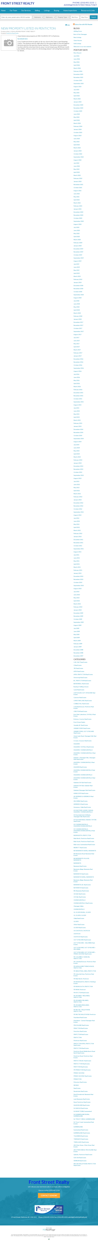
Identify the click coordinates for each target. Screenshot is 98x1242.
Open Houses (78, 40)
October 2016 (78, 365)
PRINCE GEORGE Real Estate (83, 1076)
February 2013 (78, 497)
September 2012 (79, 512)
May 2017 (76, 343)
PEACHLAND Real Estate (81, 1025)
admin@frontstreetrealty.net (80, 5)
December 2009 (78, 613)
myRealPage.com (49, 1230)
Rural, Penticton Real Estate (82, 1102)
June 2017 (77, 340)
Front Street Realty (79, 722)
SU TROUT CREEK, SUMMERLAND (84, 1119)
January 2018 (78, 319)
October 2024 (78, 111)
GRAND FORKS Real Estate (82, 728)
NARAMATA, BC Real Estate (82, 884)
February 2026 (78, 71)
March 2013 (77, 493)
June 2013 (77, 484)
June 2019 (77, 267)
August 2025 (77, 86)
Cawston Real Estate (80, 697)
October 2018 (78, 291)
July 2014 (76, 444)
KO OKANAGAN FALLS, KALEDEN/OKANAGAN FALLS (83, 825)
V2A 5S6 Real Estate (80, 1157)
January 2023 (78, 151)
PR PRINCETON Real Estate (82, 1070)
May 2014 (76, 451)
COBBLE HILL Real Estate (81, 703)
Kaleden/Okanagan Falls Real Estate (84, 790)
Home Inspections (70, 10)
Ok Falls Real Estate (79, 894)
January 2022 (78, 181)
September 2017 (79, 331)
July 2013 (76, 481)
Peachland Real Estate (80, 1017)
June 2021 (77, 193)
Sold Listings (77, 43)
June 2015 (77, 411)
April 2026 (77, 65)
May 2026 (76, 62)
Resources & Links (88, 10)
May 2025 (76, 92)
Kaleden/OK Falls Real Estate (82, 782)
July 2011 (76, 555)
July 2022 (76, 163)
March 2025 (77, 99)
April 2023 (77, 144)
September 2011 (79, 549)
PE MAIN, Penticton (80, 989)
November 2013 (78, 469)
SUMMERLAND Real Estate (82, 1133)
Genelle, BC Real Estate (81, 725)
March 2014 (77, 457)
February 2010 (78, 607)
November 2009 (78, 616)
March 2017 (77, 350)
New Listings (77, 37)
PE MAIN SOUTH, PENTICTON (83, 986)
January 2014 (78, 463)
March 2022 (77, 175)
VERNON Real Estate (80, 1160)
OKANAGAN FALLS (79, 900)
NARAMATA (77, 863)
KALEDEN (77, 744)
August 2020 (77, 224)
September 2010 (79, 585)
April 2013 (77, 490)
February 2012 (78, 533)
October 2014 (78, 435)
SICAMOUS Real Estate (81, 1108)
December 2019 (78, 249)
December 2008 (78, 650)
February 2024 (78, 126)
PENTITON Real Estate (81, 1067)
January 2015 (78, 426)
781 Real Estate (78, 668)
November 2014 (78, 432)
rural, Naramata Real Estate (82, 1099)
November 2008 (78, 653)
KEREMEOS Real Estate (81, 804)
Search (93, 17)
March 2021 (77, 203)
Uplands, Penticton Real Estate (83, 1154)
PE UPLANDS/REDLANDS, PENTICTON (81, 1005)
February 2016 (78, 389)
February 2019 (78, 279)
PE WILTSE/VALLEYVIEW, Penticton (85, 1014)
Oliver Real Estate (79, 924)
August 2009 (77, 625)
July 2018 (76, 301)
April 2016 (77, 383)
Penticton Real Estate (80, 1040)
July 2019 (76, 264)
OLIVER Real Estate (80, 927)
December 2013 (78, 466)
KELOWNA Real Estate (80, 801)
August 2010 (77, 588)
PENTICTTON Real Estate (82, 1064)
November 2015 (78, 395)
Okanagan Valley (79, 906)
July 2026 (76, 56)
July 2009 (76, 628)
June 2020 (77, 230)
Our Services (26, 10)
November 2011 (78, 542)
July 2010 (76, 591)
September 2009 (79, 622)
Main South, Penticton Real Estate (84, 841)
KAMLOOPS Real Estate (81, 793)
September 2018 (79, 294)
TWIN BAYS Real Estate (81, 1139)
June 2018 (77, 304)
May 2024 (76, 117)
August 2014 (77, 441)
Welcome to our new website (82, 46)
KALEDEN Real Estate (80, 767)
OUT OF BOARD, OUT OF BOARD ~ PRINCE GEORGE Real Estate (85, 953)
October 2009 (78, 619)
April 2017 (77, 347)
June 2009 (77, 631)
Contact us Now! (49, 1195)
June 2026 (77, 59)
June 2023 (77, 138)
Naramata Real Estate (80, 866)
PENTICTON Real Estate (81, 1048)
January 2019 (78, 282)
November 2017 (78, 325)
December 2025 (78, 74)
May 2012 (76, 524)
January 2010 (78, 610)
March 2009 (77, 640)
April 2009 (77, 637)
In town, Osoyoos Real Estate (82, 741)
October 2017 (78, 328)
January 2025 (78, 102)
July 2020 (76, 227)
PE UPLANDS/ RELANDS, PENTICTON (81, 1001)
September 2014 (79, 438)
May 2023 (76, 141)
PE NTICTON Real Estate (81, 992)
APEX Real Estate (79, 671)
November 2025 (78, 77)
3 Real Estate (78, 665)
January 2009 (78, 646)
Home (3, 10)
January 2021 (78, 209)
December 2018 (78, 285)
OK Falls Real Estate (80, 897)
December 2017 (78, 322)
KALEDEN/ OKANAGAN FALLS (83, 775)
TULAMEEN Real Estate (81, 1136)
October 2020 (78, 218)
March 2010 (77, 604)
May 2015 (76, 414)
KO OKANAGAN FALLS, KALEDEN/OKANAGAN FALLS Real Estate (84, 830)
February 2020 (78, 242)
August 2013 (77, 478)
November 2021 (78, 184)
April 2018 (77, 310)
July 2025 (76, 89)
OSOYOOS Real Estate (81, 937)
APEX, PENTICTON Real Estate (83, 674)
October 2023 (78, 132)
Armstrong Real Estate (80, 677)
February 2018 (78, 316)
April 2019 (77, 273)
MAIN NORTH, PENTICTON (82, 835)
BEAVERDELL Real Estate (81, 683)
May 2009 (76, 634)
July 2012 (76, 518)
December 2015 (78, 392)
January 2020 (78, 246)
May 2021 (76, 197)
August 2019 (77, 261)
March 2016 (77, 386)
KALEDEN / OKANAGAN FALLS (83, 750)
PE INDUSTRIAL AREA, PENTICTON (85, 971)
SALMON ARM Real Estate (82, 1105)
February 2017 (78, 353)
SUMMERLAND (78, 1127)
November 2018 (78, 288)
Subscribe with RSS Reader (83, 24)
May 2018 (76, 307)
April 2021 (77, 200)
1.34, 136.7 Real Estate (80, 662)
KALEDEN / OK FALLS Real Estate (84, 747)
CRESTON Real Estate (80, 711)
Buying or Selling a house (81, 686)
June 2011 (77, 558)
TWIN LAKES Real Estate (81, 1142)
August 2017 (77, 334)
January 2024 (78, 129)
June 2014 (77, 448)
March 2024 (77, 123)
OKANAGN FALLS (79, 909)
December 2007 (78, 656)
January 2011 (78, 573)
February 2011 (78, 570)
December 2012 (78, 503)
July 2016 (76, 374)
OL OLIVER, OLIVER (80, 915)
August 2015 (77, 405)
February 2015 (78, 423)
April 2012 (77, 527)
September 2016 (79, 368)
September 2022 (79, 157)
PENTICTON (78, 1037)
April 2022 (77, 172)
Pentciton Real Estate (80, 1031)
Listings (47, 10)
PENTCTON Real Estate (81, 1034)
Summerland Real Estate (81, 1130)
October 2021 (78, 187)
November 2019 (78, 252)
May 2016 (76, 380)
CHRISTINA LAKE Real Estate (83, 700)
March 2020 (77, 239)
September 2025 (79, 83)
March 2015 (77, 420)
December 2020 (78, 212)
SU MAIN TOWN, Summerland (83, 1111)
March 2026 (77, 68)
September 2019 (79, 258)
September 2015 (79, 402)
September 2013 (79, 475)
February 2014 (78, 460)
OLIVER (76, 921)
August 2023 (77, 135)
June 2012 (77, 521)
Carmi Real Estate (79, 690)
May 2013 (76, 487)
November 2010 (78, 579)
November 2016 (78, 362)
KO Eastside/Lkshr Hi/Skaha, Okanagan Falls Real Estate (82, 815)
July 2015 (76, 408)
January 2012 (78, 536)
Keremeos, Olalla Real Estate (82, 807)
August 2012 (77, 515)
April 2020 (77, 236)
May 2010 (76, 598)
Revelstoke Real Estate (81, 1091)
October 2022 (78, 154)
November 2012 (78, 506)
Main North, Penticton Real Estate (84, 838)
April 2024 (77, 120)
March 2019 (77, 276)
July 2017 (76, 337)
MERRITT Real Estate (80, 847)
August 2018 (77, 298)
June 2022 (77, 166)
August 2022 (77, 160)
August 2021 (77, 190)
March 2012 (77, 530)
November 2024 (78, 108)
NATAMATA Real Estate (81, 888)
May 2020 (76, 233)
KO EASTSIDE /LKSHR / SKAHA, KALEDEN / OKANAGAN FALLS (83, 811)
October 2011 (78, 545)
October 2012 (78, 509)
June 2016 (77, 377)
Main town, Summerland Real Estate (84, 844)
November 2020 (78, 215)
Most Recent (77, 53)
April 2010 (77, 601)
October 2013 (78, 472)
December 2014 (78, 429)
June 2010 (77, 594)
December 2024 (78, 105)
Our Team (13, 10)
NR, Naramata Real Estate (81, 891)
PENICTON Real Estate (81, 1028)
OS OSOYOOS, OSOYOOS (82, 930)
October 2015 (78, 399)
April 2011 (77, 564)
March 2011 (77, 567)
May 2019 (76, 270)
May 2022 (76, 169)
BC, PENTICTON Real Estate (82, 680)
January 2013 (78, 500)
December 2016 (78, 359)
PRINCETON (77, 1079)
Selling (37, 10)
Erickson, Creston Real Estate (82, 719)
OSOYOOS (77, 933)
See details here (22, 39)
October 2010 (78, 582)
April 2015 (77, 417)
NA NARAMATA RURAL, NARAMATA (85, 850)
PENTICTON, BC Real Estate (82, 1060)
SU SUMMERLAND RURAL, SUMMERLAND (82, 1115)
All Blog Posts (78, 31)
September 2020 (79, 221)
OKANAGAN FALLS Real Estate (83, 903)
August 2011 (77, 552)
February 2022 (78, 178)
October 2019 (78, 255)
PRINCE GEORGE (79, 1073)
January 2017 (78, 356)
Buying (56, 10)
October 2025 (78, 80)
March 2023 (77, 148)
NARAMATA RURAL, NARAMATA (84, 877)
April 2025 (77, 96)
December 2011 (78, 539)
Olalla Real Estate (79, 918)
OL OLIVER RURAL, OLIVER (82, 912)
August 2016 (77, 371)
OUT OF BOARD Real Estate (82, 940)
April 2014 (77, 454)
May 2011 (76, 561)
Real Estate (77, 1088)
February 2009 (78, 643)
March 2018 (77, 313)
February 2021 (78, 206)
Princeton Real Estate (80, 1082)
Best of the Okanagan (80, 34)
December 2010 (78, 576)
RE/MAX (76, 1085)
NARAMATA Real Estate (81, 874)
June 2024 (77, 114)
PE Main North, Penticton (81, 979)
